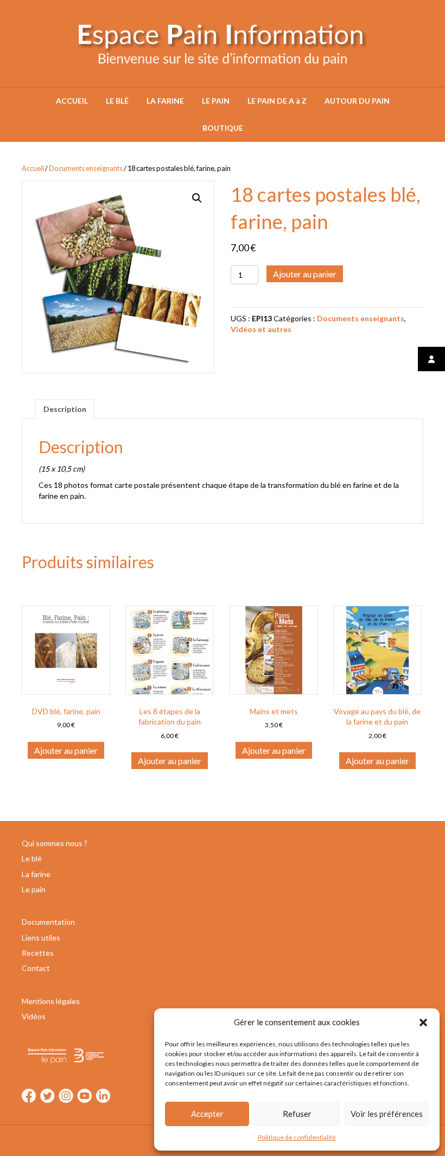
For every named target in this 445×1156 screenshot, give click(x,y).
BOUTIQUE (222, 127)
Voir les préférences (387, 1114)
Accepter (207, 1114)
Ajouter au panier (304, 274)
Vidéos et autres (261, 329)
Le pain (34, 889)
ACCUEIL (72, 100)
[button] (423, 1022)
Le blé (32, 858)
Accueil (33, 168)
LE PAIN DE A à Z (277, 100)
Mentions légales (51, 1001)
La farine (36, 874)
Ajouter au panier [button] (66, 750)
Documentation (48, 921)
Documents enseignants (86, 168)
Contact (36, 968)
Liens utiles (41, 937)
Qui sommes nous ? (54, 843)
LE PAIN (216, 100)
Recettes (38, 952)
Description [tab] (64, 409)
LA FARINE (165, 100)
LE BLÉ (117, 100)
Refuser (297, 1114)
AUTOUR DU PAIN (357, 100)
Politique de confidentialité (297, 1137)
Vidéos (34, 1016)
